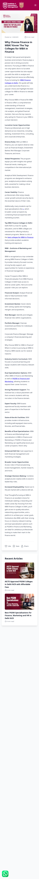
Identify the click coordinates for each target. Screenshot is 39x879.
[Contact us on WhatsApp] (5, 874)
